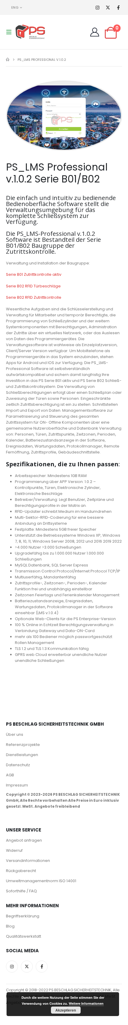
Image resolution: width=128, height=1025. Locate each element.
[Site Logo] (30, 32)
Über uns (14, 734)
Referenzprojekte (23, 744)
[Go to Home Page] (7, 60)
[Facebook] (118, 7)
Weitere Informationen (86, 1003)
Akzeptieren (65, 1010)
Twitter (27, 967)
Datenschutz (18, 765)
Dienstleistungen (22, 755)
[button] (10, 32)
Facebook (42, 967)
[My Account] (94, 32)
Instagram (12, 967)
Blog (10, 926)
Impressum (17, 785)
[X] (108, 7)
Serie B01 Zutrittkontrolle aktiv (33, 274)
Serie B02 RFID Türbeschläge (33, 286)
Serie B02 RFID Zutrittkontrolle (33, 297)
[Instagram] (97, 7)
